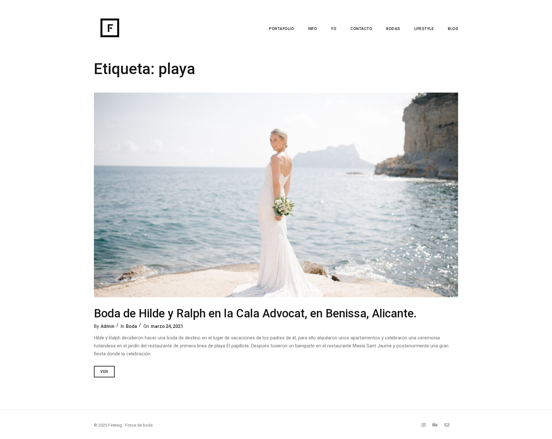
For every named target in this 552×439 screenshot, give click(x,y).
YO (333, 28)
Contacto (361, 28)
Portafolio (281, 28)
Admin (107, 326)
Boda (131, 326)
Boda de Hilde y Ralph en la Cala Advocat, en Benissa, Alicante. (255, 313)
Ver (107, 370)
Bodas (393, 28)
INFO (312, 28)
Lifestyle (424, 28)
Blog (453, 28)
